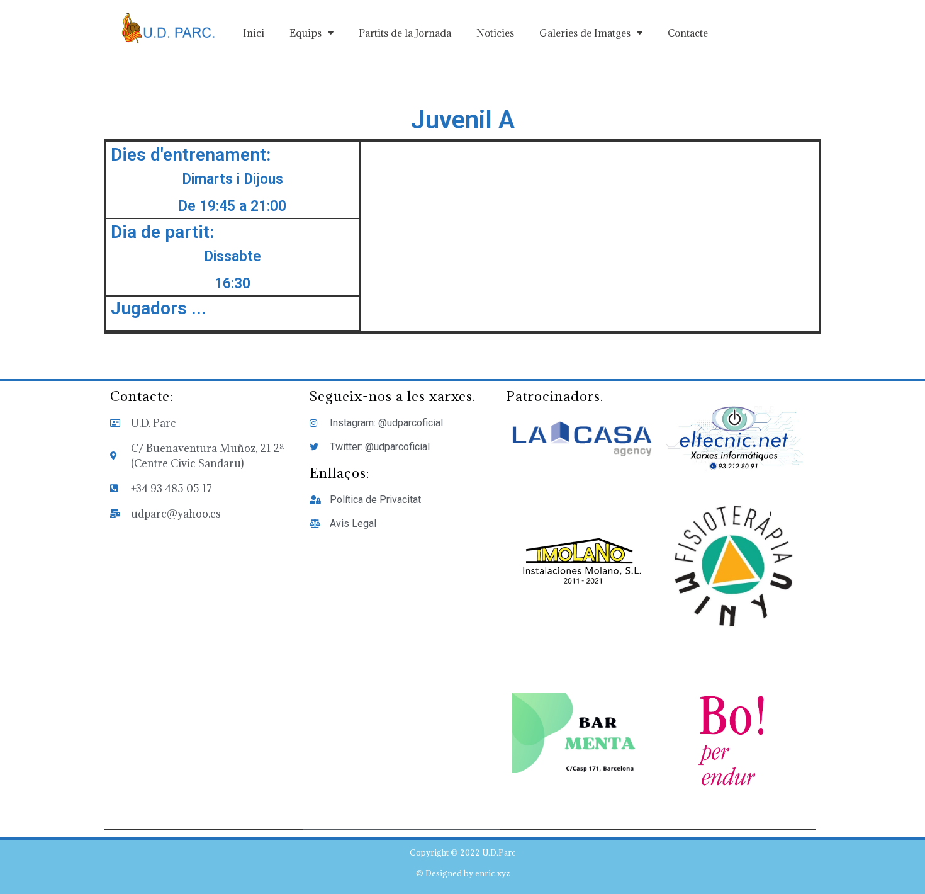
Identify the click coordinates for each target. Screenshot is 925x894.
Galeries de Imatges (585, 32)
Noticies (495, 32)
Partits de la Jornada (405, 32)
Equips (305, 32)
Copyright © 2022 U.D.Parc (463, 852)
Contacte (688, 32)
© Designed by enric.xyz (463, 873)
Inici (253, 32)
